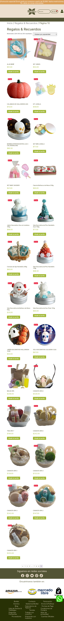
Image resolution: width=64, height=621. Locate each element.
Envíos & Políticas (47, 604)
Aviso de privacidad (44, 613)
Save (11, 39)
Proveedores (16, 616)
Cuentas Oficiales (47, 616)
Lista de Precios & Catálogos (15, 609)
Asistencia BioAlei (32, 604)
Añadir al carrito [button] (13, 71)
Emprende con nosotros (30, 617)
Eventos (16, 604)
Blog (16, 606)
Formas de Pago (48, 606)
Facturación (47, 601)
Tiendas (32, 610)
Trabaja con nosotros (29, 613)
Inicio (9, 23)
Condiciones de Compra (46, 609)
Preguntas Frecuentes (13, 613)
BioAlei (16, 601)
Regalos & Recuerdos (26, 23)
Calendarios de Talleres (30, 607)
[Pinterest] (36, 575)
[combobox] (44, 11)
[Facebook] (22, 575)
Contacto (32, 601)
